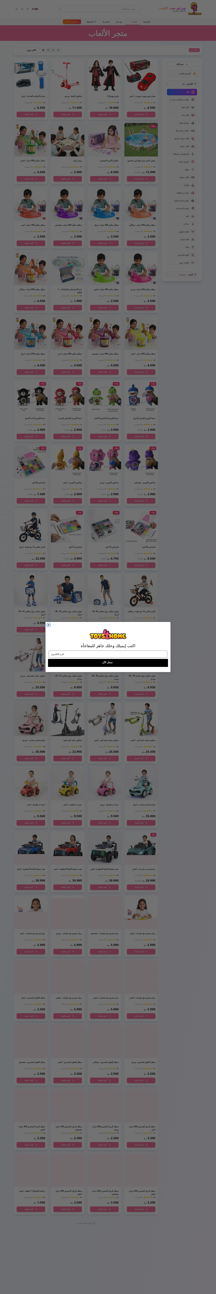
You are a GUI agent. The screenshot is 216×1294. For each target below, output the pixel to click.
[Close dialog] (48, 625)
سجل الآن (107, 662)
